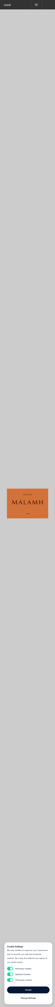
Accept (28, 990)
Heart (17, 502)
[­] (46, 4)
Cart (38, 502)
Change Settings (28, 998)
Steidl (7, 5)
